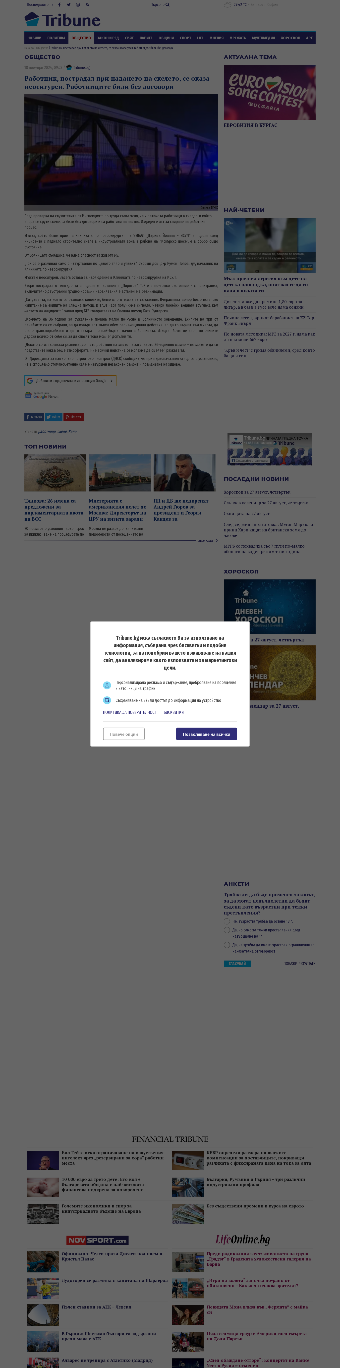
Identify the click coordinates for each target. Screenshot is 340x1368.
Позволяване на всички (206, 734)
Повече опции (124, 734)
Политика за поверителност (130, 712)
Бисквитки (174, 712)
